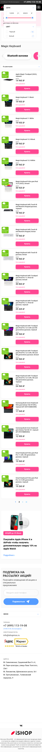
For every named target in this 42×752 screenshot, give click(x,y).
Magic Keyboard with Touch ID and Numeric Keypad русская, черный (26, 206)
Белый (11, 36)
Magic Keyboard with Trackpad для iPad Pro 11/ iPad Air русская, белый (27, 278)
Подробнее (8, 555)
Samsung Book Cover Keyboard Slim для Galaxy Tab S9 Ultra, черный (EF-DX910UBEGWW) (27, 405)
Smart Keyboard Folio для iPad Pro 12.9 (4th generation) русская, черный (27, 480)
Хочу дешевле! (20, 84)
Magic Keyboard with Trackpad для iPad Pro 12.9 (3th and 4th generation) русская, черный (27, 328)
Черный (12, 32)
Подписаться (18, 601)
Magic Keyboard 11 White (25, 118)
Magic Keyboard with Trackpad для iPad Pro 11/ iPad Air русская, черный (27, 303)
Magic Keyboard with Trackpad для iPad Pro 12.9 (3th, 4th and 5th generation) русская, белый (27, 353)
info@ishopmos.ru (11, 635)
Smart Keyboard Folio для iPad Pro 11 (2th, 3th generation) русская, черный (27, 455)
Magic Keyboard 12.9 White (25, 160)
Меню (5, 614)
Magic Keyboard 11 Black (25, 97)
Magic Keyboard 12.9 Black (25, 139)
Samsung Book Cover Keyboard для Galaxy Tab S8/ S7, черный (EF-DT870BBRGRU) (27, 430)
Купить (27, 89)
